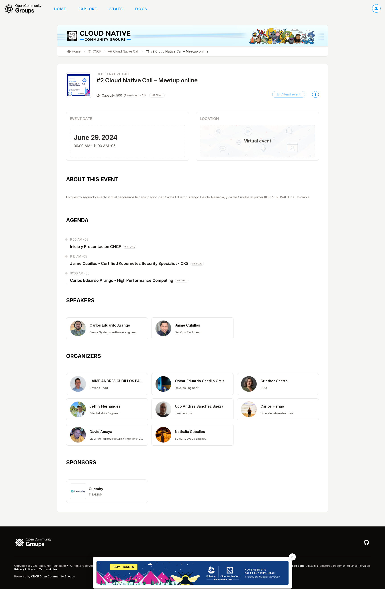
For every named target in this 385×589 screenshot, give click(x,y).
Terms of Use (48, 569)
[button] (107, 328)
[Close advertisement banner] (292, 557)
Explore (87, 9)
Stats (116, 9)
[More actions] (315, 94)
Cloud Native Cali (112, 74)
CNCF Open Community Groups (53, 576)
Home (60, 9)
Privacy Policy (23, 569)
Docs (141, 9)
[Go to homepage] (25, 9)
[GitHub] (366, 542)
